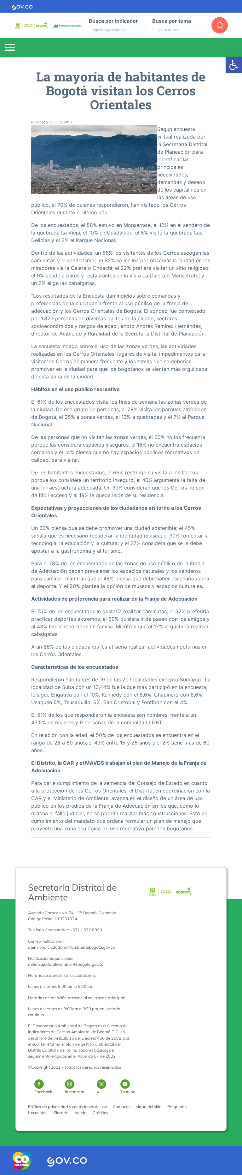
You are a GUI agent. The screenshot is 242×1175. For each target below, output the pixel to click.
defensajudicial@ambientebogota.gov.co (65, 964)
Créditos (100, 1112)
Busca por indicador (113, 21)
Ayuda (80, 1112)
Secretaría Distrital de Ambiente (72, 892)
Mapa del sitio (148, 1106)
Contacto (121, 1106)
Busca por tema (171, 21)
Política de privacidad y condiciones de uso (67, 1106)
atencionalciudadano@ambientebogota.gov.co (71, 947)
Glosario (60, 1112)
